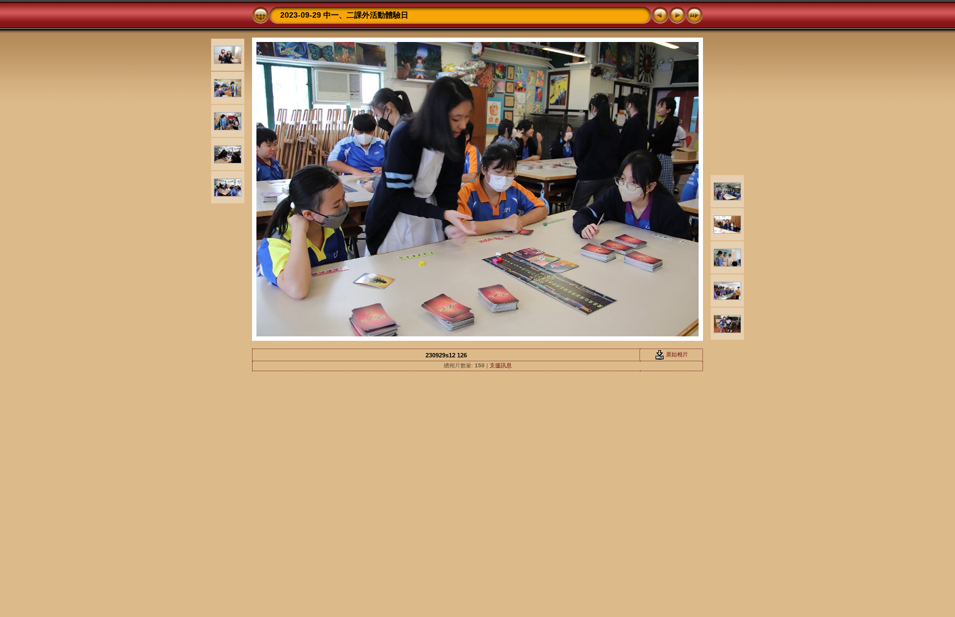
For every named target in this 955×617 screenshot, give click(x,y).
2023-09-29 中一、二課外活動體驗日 (344, 14)
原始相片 (676, 354)
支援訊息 (501, 365)
